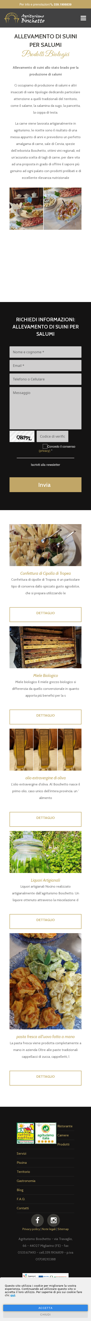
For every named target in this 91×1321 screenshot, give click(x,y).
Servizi (21, 1153)
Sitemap (63, 1229)
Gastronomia (26, 1181)
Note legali (49, 1229)
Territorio (23, 1172)
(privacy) (44, 450)
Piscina (22, 1163)
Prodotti (63, 1144)
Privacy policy (31, 1229)
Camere (63, 1135)
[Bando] (45, 1277)
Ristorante (65, 1126)
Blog (20, 1190)
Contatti (23, 1208)
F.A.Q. (21, 1199)
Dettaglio (45, 613)
